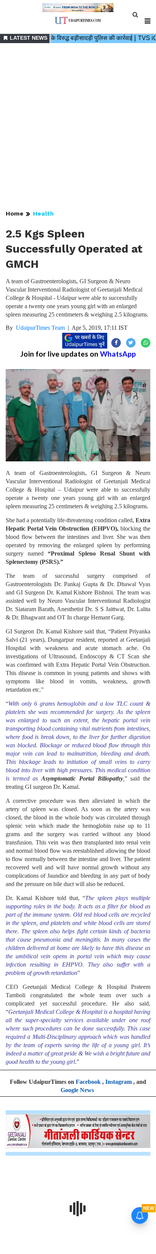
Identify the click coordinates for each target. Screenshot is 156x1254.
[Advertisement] (78, 127)
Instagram (118, 1082)
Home (14, 213)
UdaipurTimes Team (40, 327)
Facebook (88, 1082)
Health (43, 213)
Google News (77, 1090)
